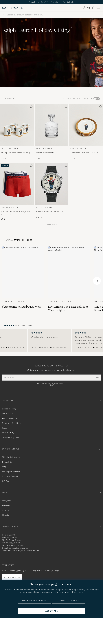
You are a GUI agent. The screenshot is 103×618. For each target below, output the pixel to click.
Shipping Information (11, 457)
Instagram (6, 500)
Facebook (6, 505)
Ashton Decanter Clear (47, 152)
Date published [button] (70, 99)
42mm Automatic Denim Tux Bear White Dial (49, 211)
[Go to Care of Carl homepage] (12, 8)
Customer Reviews (10, 476)
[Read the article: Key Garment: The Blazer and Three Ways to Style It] (69, 281)
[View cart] (93, 7)
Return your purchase (11, 471)
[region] (51, 340)
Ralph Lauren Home (9, 149)
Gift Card (6, 481)
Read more (77, 592)
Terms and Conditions (11, 423)
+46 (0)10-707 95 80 (14, 545)
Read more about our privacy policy (51, 384)
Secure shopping (9, 409)
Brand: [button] (8, 99)
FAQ (4, 466)
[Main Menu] (98, 8)
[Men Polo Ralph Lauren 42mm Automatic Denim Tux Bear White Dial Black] (51, 184)
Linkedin (5, 515)
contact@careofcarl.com (19, 548)
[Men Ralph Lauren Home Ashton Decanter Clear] (51, 125)
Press (4, 428)
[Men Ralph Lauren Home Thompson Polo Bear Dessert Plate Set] (86, 125)
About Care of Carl (10, 418)
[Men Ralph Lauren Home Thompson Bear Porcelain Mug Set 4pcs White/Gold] (17, 125)
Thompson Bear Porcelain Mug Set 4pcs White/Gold (15, 152)
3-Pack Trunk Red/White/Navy (15, 211)
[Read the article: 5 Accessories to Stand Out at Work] (23, 281)
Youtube (5, 510)
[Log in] (84, 7)
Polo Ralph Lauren (9, 208)
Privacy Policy (8, 432)
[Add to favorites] (31, 107)
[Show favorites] (88, 7)
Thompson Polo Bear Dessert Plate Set (84, 152)
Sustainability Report (11, 437)
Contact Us (7, 462)
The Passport (7, 413)
